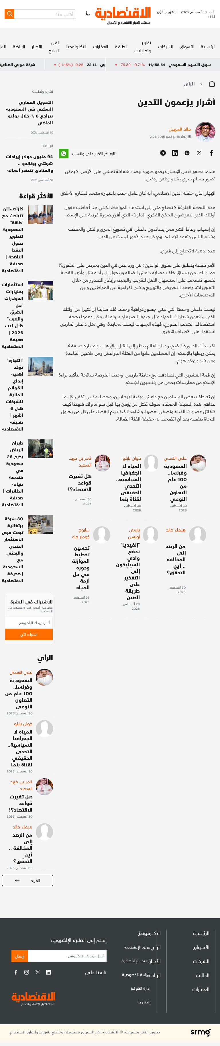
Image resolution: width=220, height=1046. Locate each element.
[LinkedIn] (48, 972)
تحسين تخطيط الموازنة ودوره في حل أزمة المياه (81, 567)
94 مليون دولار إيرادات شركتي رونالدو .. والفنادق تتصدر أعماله (29, 163)
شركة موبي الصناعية (33, 64)
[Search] (9, 14)
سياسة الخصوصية (136, 974)
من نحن (144, 933)
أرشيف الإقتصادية (135, 960)
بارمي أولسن (134, 533)
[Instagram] (26, 972)
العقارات (100, 46)
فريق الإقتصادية (137, 947)
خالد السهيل (180, 129)
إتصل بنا (144, 1001)
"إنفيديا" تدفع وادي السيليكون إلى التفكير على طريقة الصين (128, 570)
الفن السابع (54, 46)
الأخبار (37, 46)
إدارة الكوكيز (140, 988)
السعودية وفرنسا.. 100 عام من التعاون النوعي (175, 482)
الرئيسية (208, 46)
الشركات (165, 46)
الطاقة (121, 46)
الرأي (189, 83)
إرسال (19, 956)
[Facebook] (15, 972)
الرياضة (19, 46)
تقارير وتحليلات (142, 46)
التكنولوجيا (76, 46)
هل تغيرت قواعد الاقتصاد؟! (79, 482)
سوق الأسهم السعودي (189, 64)
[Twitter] (37, 972)
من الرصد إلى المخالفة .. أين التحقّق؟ (176, 559)
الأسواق (187, 46)
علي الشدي (175, 458)
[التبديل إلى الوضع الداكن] (87, 14)
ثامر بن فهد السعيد (80, 461)
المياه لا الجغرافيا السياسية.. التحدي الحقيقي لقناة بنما (128, 482)
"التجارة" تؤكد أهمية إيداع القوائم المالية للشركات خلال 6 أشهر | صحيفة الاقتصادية (12, 394)
